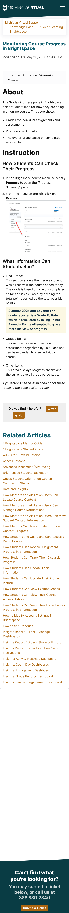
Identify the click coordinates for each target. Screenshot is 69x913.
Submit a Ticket (34, 908)
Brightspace (18, 31)
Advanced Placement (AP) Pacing (26, 467)
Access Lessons (14, 461)
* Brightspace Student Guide (23, 449)
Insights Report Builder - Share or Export (32, 642)
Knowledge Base (21, 27)
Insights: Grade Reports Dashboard (28, 676)
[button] (62, 7)
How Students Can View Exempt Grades (31, 589)
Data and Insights (15, 489)
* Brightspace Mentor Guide (22, 443)
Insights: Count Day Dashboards (26, 664)
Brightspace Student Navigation (25, 472)
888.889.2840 (34, 897)
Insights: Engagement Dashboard (26, 670)
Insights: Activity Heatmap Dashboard (30, 658)
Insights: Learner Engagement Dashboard (32, 682)
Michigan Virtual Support (22, 22)
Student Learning (51, 27)
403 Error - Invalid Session (22, 455)
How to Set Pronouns (18, 626)
